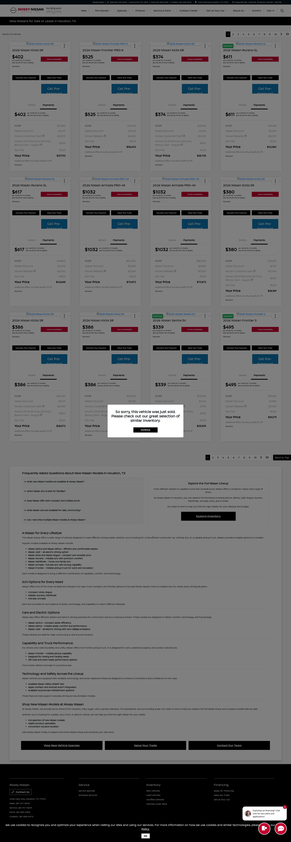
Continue (145, 429)
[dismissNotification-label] (285, 807)
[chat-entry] (264, 829)
